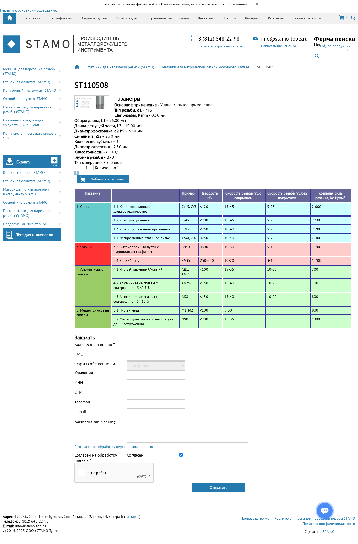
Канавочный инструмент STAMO (29, 90)
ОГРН (79, 392)
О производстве (93, 18)
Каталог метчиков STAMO (24, 172)
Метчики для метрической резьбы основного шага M (205, 67)
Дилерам (252, 18)
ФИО (80, 354)
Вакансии (205, 18)
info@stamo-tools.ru (284, 38)
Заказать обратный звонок (220, 46)
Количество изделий (94, 344)
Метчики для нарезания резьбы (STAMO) (29, 71)
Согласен (135, 455)
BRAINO (328, 531)
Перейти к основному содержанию (28, 10)
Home (9, 18)
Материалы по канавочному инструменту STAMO (26, 191)
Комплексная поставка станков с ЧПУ (29, 135)
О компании (31, 18)
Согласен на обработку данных (95, 457)
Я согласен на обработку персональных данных (113, 446)
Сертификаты (61, 18)
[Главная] (65, 44)
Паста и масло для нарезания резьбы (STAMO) (27, 109)
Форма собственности (94, 363)
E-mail (80, 411)
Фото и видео (127, 18)
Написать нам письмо (278, 45)
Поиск (320, 44)
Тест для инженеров (34, 234)
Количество (107, 167)
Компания (83, 372)
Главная (77, 67)
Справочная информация (168, 18)
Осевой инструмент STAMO (25, 98)
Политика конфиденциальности (328, 523)
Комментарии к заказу (95, 421)
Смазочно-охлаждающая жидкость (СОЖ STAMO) (23, 122)
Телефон (82, 401)
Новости (229, 18)
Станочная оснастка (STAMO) (26, 82)
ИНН (78, 382)
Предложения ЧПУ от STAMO (26, 223)
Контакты (276, 18)
